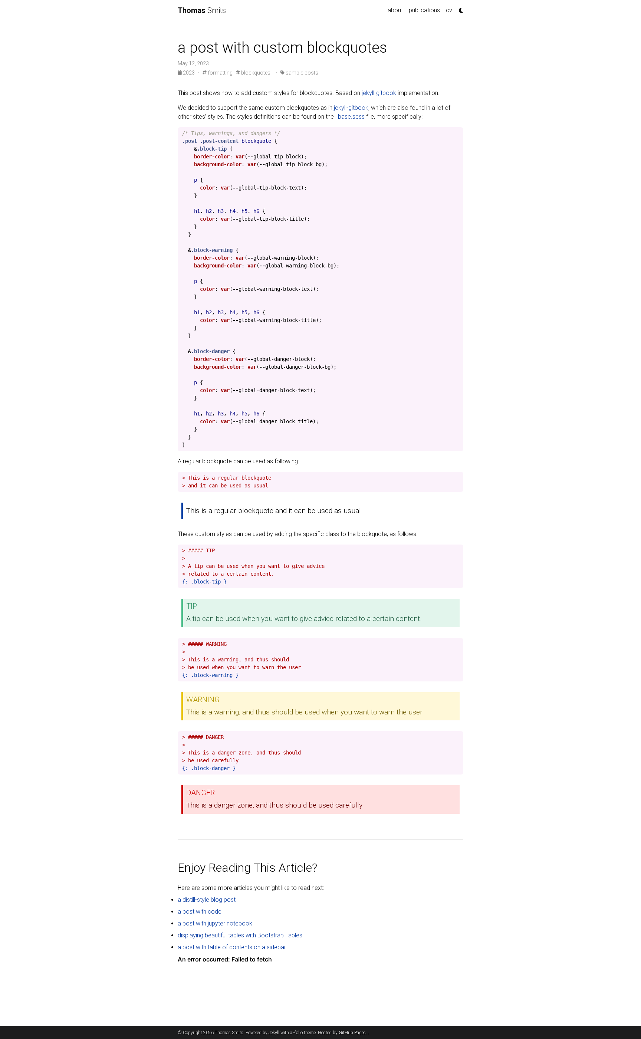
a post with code (199, 911)
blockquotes (255, 73)
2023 (189, 73)
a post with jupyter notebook (215, 923)
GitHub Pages (352, 1032)
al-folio (296, 1032)
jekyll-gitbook (379, 92)
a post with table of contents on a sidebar (232, 947)
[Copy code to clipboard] (455, 135)
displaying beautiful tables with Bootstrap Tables (240, 935)
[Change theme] (459, 8)
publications (424, 10)
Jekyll (274, 1032)
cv (449, 10)
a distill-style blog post (207, 899)
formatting (220, 73)
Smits (202, 10)
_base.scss (350, 116)
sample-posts (301, 73)
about (395, 10)
